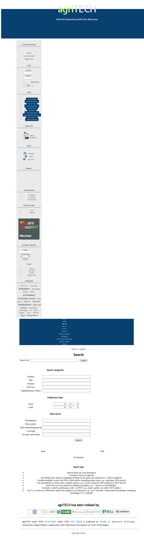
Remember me (35, 82)
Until (30, 407)
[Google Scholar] (93, 513)
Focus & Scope (32, 99)
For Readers (31, 195)
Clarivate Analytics (29, 56)
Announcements (64, 334)
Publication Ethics (31, 113)
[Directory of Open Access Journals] (49, 513)
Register (64, 324)
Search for (24, 360)
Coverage (30, 431)
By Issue (31, 268)
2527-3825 (75, 521)
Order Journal (32, 117)
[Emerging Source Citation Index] (35, 513)
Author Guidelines (31, 101)
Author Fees (31, 104)
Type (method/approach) (31, 427)
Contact (64, 344)
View (31, 210)
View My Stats (79, 533)
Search (64, 326)
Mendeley (31, 153)
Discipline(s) (30, 420)
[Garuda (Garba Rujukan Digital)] (122, 513)
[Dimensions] (79, 513)
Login (65, 321)
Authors (30, 376)
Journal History (64, 341)
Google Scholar (29, 59)
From (30, 404)
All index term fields (31, 434)
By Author (32, 270)
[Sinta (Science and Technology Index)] (108, 513)
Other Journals (31, 275)
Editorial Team (31, 108)
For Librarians (32, 199)
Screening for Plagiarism (31, 115)
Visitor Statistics (32, 119)
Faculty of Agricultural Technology (117, 521)
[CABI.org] (64, 513)
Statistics (64, 336)
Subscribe (32, 212)
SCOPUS (29, 53)
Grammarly (31, 159)
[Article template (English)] (29, 140)
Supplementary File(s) (30, 390)
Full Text (31, 387)
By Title (32, 273)
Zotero (31, 156)
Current (64, 329)
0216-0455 (50, 521)
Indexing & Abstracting (64, 339)
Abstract (30, 383)
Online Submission (31, 106)
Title (31, 380)
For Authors (31, 197)
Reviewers (32, 110)
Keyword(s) (30, 424)
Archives (64, 331)
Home (74, 349)
